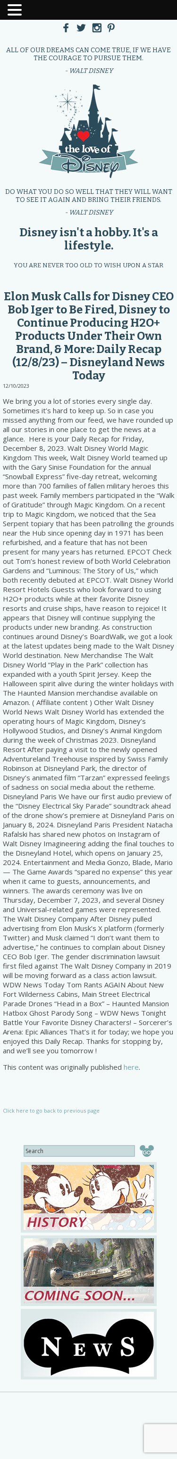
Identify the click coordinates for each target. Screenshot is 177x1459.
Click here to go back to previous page (51, 1110)
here (131, 1067)
